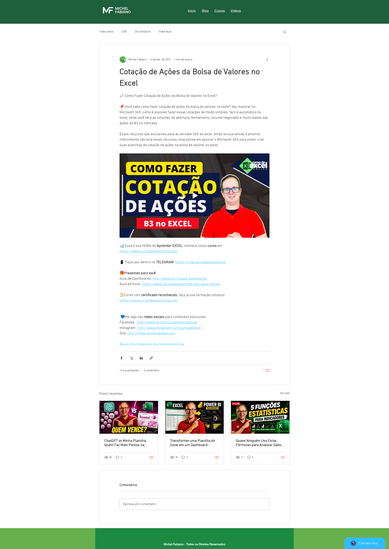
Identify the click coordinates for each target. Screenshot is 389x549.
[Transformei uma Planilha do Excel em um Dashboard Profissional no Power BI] (194, 417)
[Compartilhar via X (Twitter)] (131, 358)
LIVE (124, 31)
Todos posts (106, 31)
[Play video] (194, 195)
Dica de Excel (143, 31)
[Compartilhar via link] (151, 358)
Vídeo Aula (165, 31)
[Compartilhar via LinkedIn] (141, 358)
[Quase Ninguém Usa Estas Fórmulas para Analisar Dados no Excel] (260, 417)
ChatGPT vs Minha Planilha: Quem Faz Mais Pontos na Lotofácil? (125, 443)
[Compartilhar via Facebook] (121, 358)
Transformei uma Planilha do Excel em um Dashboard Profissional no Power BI (192, 443)
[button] (284, 31)
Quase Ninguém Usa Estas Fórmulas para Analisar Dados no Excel (259, 443)
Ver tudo (285, 393)
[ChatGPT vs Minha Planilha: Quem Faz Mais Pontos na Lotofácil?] (128, 417)
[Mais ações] (267, 59)
